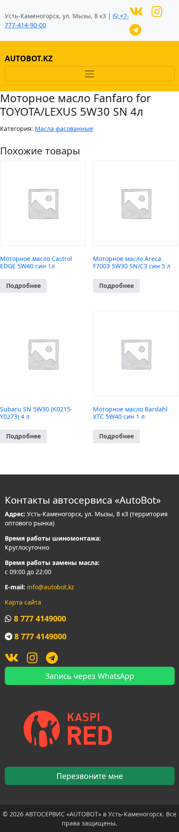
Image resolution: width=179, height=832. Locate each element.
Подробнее (23, 285)
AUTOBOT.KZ (29, 58)
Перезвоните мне (89, 776)
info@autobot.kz (50, 587)
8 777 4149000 (40, 618)
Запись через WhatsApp (89, 676)
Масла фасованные (64, 128)
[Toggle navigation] (90, 73)
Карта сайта (23, 602)
